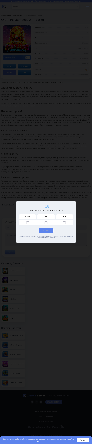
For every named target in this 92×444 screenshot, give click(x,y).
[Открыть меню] (87, 6)
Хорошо (82, 440)
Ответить (46, 230)
